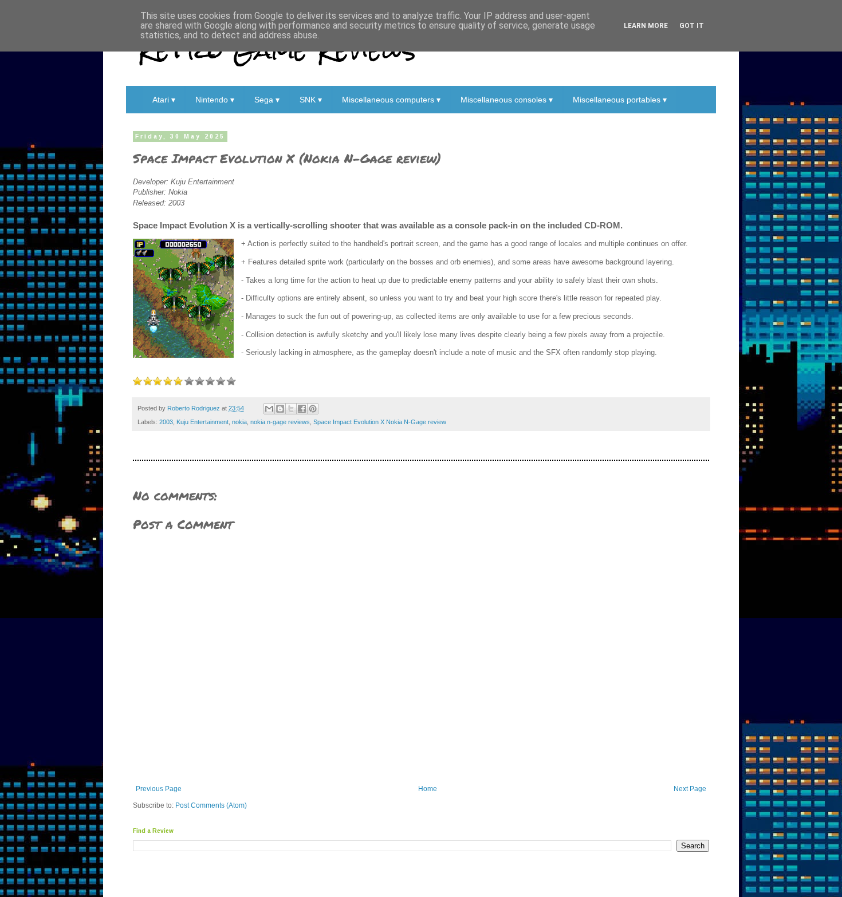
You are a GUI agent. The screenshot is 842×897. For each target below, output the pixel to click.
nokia (239, 421)
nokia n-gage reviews (280, 421)
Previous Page (159, 789)
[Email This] (269, 408)
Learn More (646, 26)
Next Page (690, 789)
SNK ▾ (311, 99)
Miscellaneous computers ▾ (391, 99)
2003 (166, 421)
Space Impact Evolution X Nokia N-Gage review (379, 421)
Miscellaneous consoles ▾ (507, 99)
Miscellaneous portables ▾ (620, 99)
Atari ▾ (163, 99)
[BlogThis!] (280, 408)
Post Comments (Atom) (211, 805)
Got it (691, 26)
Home (427, 789)
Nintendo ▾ (214, 99)
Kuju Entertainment (202, 421)
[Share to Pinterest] (312, 408)
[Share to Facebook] (302, 408)
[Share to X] (291, 408)
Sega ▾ (267, 99)
